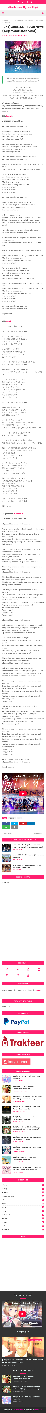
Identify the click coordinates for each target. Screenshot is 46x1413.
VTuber (23, 1226)
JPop (23, 1207)
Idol (11, 20)
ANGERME (12, 818)
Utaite (23, 1222)
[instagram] (22, 2)
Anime (23, 1185)
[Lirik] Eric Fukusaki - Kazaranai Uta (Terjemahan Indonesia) (25, 1158)
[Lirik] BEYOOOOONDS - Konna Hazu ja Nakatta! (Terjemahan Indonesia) (27, 1168)
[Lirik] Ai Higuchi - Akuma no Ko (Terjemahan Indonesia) (24, 1118)
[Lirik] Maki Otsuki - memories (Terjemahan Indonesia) (23, 1087)
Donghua (23, 1189)
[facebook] (14, 2)
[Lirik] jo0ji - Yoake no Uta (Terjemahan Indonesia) (27, 1148)
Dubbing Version (23, 1196)
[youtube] (28, 975)
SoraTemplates (18, 1410)
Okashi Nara (8, 36)
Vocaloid (23, 1230)
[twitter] (18, 2)
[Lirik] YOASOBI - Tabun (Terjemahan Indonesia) (26, 1077)
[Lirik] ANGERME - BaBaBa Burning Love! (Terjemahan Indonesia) (27, 866)
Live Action (23, 1215)
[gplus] (31, 2)
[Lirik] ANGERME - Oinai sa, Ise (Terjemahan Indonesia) (28, 856)
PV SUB (23, 1218)
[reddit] (39, 969)
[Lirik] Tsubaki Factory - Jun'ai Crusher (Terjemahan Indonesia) (27, 1138)
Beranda (5, 20)
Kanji (8, 321)
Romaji (9, 116)
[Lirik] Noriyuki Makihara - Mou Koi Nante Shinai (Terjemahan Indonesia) (27, 1098)
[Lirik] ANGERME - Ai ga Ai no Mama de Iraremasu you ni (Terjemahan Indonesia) (28, 846)
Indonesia (18, 514)
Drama (23, 1192)
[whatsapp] (28, 969)
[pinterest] (27, 2)
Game (23, 1200)
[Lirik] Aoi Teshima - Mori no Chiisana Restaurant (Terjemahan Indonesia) (26, 1128)
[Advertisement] (23, 1263)
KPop (23, 1211)
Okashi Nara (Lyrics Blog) (23, 7)
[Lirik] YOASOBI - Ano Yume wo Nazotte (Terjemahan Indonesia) (27, 1108)
